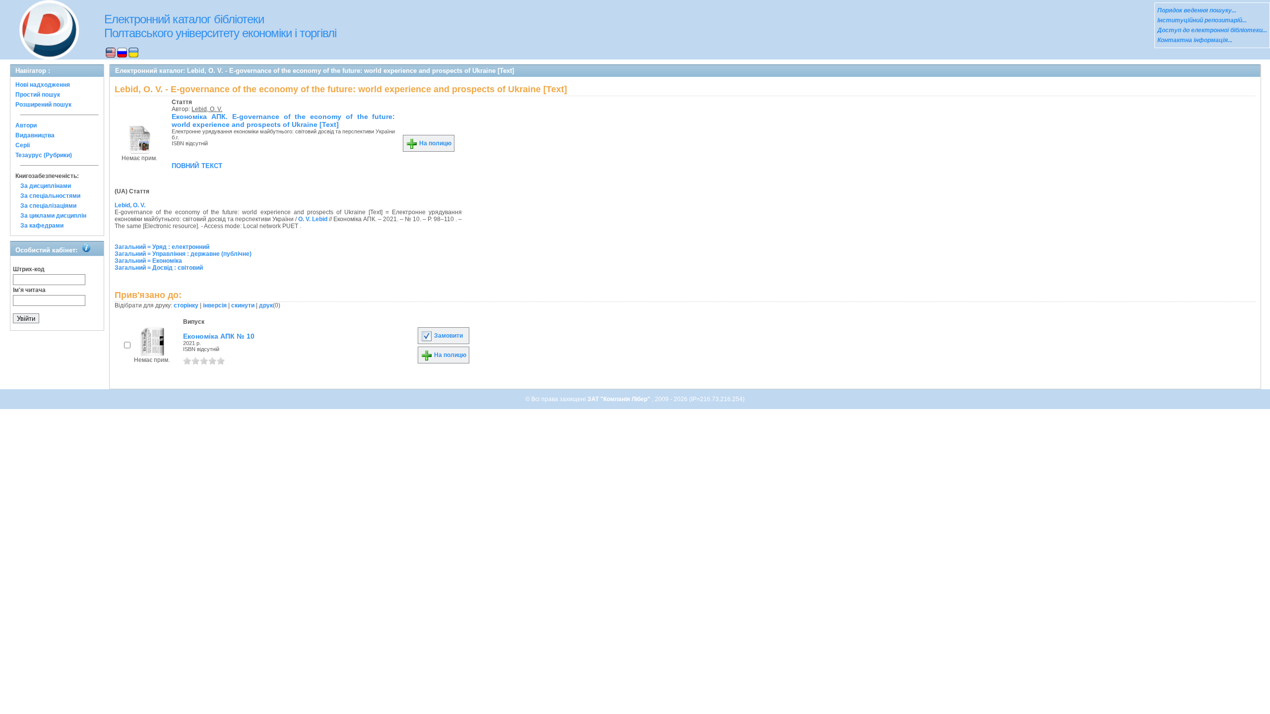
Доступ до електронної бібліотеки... (1212, 30)
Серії (22, 145)
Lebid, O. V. (206, 109)
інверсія (215, 305)
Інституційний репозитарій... (1202, 20)
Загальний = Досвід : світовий (159, 267)
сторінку (186, 305)
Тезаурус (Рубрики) (43, 155)
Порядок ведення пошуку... (1196, 10)
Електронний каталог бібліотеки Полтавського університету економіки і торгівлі (220, 26)
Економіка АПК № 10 (218, 336)
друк (266, 305)
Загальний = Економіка (148, 260)
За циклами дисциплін (53, 215)
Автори (26, 125)
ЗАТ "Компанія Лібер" (619, 399)
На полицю (434, 143)
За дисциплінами (45, 185)
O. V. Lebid (312, 219)
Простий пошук (37, 94)
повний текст (197, 165)
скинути (242, 305)
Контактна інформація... (1194, 40)
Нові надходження (42, 84)
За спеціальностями (50, 195)
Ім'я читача (29, 290)
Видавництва (35, 135)
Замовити (448, 335)
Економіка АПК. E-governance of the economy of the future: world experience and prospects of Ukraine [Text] (283, 120)
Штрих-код (29, 269)
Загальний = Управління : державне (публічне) (183, 253)
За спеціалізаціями (48, 205)
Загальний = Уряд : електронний (162, 246)
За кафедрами (42, 225)
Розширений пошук (43, 104)
